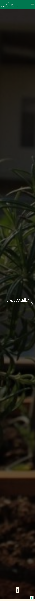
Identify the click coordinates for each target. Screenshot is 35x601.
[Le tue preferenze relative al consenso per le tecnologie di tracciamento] (32, 598)
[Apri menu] (32, 4)
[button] (32, 304)
